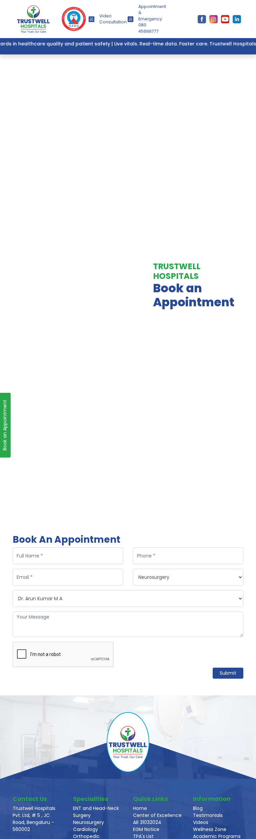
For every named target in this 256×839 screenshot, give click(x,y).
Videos (200, 822)
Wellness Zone (209, 829)
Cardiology (85, 829)
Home (140, 808)
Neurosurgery (88, 822)
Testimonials (208, 815)
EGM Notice (146, 829)
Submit (228, 673)
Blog (198, 808)
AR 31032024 (147, 822)
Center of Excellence (157, 815)
